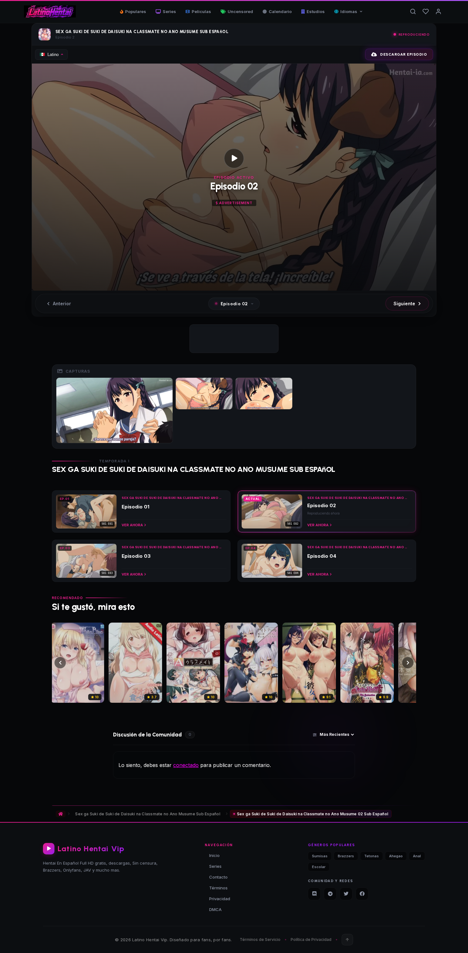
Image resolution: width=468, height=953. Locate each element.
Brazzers (346, 856)
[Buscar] (413, 11)
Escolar (318, 867)
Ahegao (396, 856)
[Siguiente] (408, 662)
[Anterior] (60, 662)
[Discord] (314, 893)
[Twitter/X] (346, 893)
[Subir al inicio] (347, 939)
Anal (417, 856)
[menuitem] (348, 11)
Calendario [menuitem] (280, 11)
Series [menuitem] (169, 11)
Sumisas (320, 856)
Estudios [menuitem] (316, 11)
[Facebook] (362, 893)
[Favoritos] (425, 11)
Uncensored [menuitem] (240, 11)
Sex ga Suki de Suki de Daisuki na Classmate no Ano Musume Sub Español (147, 813)
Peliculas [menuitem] (201, 11)
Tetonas (371, 856)
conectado (186, 765)
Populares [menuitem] (135, 11)
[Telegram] (330, 893)
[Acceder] (438, 11)
